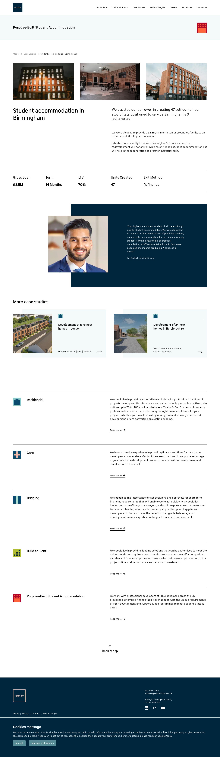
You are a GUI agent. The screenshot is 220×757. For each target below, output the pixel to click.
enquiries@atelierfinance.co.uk (158, 693)
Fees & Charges (50, 713)
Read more (116, 430)
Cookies (36, 713)
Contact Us (202, 7)
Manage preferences (43, 743)
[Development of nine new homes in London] (59, 333)
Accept (19, 743)
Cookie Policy (164, 736)
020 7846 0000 (152, 691)
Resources (187, 7)
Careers (173, 7)
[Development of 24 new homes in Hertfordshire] (160, 333)
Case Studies (139, 7)
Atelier (16, 54)
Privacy (25, 713)
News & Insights (157, 7)
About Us (101, 7)
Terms (16, 713)
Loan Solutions (119, 7)
